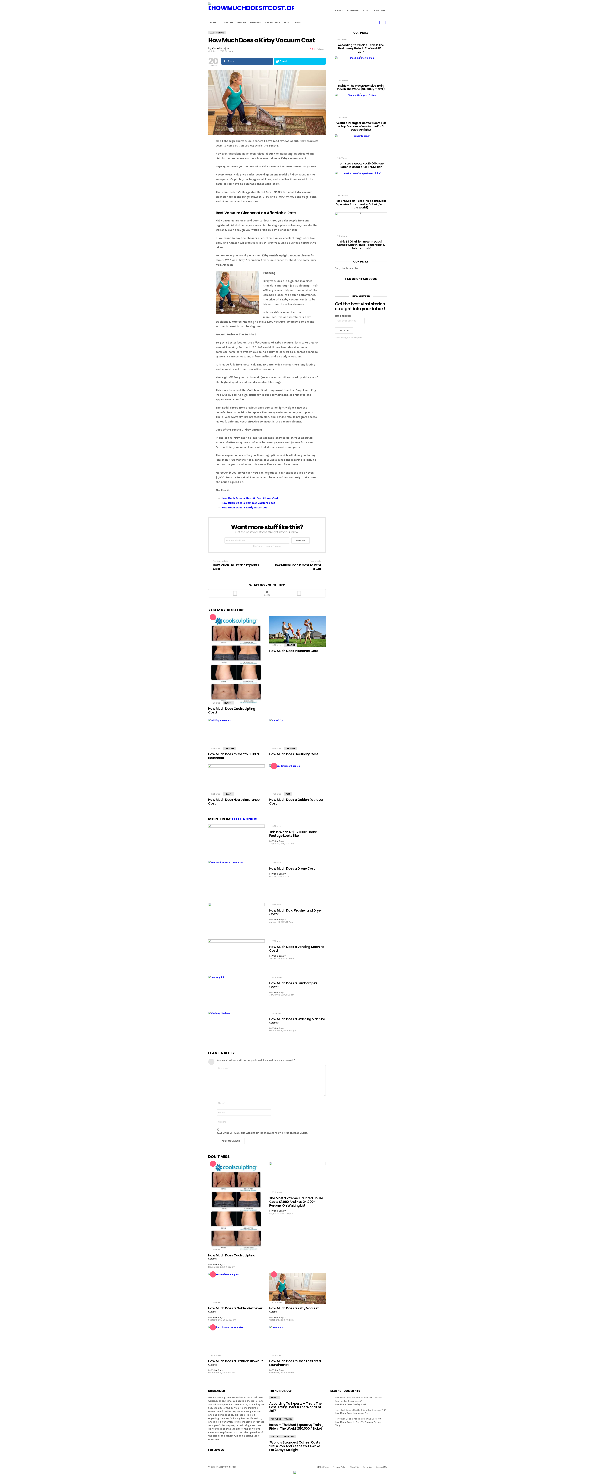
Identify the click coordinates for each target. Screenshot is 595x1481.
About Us (354, 1467)
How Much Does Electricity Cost (293, 754)
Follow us (378, 22)
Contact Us (381, 1467)
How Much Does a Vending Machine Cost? (296, 949)
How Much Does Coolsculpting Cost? (231, 710)
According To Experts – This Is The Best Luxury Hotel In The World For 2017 (361, 48)
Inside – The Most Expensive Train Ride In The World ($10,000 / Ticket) (361, 87)
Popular (353, 10)
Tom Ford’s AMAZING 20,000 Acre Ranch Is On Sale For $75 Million (361, 165)
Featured (276, 1419)
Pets (286, 22)
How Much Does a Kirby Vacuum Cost (294, 1310)
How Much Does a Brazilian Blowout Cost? (235, 1363)
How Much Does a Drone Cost (292, 868)
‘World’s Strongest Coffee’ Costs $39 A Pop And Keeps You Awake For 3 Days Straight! (361, 126)
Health (241, 22)
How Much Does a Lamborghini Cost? (293, 985)
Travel (297, 22)
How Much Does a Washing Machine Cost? (297, 1021)
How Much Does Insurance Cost (293, 651)
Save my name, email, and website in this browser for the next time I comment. (262, 1133)
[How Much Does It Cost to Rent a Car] (591, 740)
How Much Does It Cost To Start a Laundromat (295, 1363)
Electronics (272, 22)
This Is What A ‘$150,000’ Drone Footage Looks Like (293, 834)
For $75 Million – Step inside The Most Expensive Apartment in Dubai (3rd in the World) (360, 204)
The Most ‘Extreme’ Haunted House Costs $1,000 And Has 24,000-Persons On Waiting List (296, 1202)
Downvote (299, 593)
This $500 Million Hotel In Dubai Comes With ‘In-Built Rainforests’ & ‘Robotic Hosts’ (361, 245)
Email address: (343, 316)
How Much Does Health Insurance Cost (234, 801)
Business (255, 22)
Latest (338, 10)
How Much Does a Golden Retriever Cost (296, 801)
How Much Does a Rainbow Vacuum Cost (248, 503)
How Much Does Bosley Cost (350, 1404)
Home (213, 22)
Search (384, 22)
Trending (378, 10)
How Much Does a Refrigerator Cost (245, 507)
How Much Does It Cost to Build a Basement (233, 756)
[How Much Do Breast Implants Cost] (3, 740)
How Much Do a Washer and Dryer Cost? (295, 912)
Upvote (235, 593)
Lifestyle (228, 22)
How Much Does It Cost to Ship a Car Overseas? (359, 1410)
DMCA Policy (323, 1467)
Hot (365, 10)
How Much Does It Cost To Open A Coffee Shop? (358, 1424)
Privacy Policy (339, 1467)
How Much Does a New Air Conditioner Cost (249, 498)
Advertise (367, 1467)
